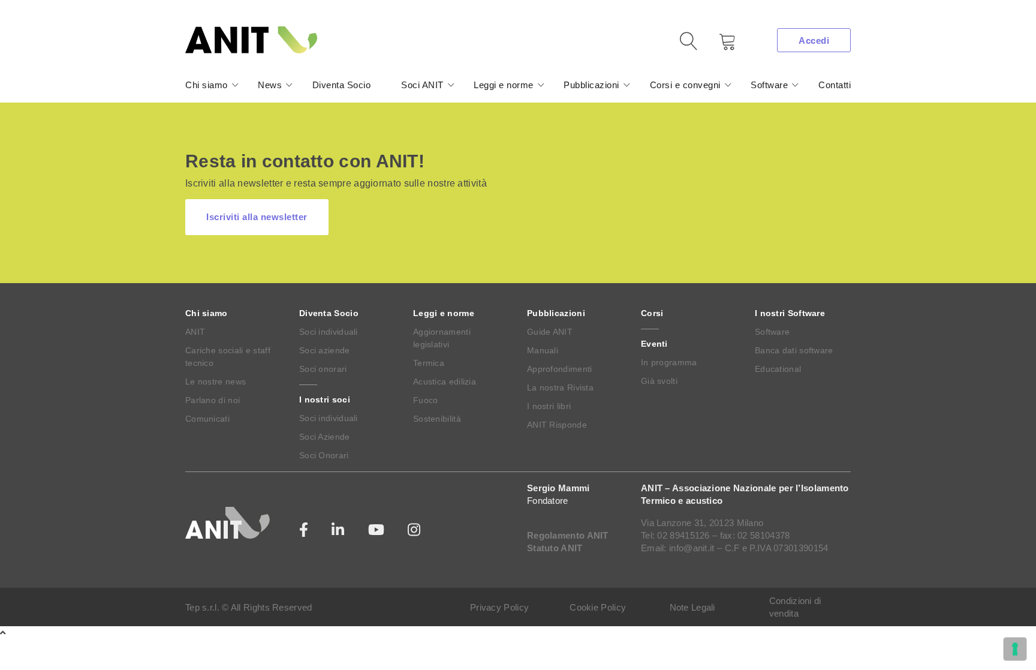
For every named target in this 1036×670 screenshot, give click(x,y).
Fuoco (425, 400)
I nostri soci (324, 399)
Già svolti (659, 381)
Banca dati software (794, 350)
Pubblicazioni (591, 85)
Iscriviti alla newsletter (257, 217)
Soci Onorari (324, 455)
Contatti (834, 85)
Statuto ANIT (555, 548)
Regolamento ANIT (568, 535)
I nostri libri (549, 406)
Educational (778, 369)
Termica (428, 363)
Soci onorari (323, 369)
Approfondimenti (559, 369)
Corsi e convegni (685, 85)
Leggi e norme (504, 85)
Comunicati (207, 418)
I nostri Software (790, 313)
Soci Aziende (324, 436)
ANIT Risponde (557, 424)
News (270, 85)
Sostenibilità (437, 418)
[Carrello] (719, 46)
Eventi (654, 343)
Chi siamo (206, 85)
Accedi (814, 40)
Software (769, 85)
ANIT (195, 331)
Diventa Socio (341, 85)
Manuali (542, 350)
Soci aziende (324, 350)
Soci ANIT (422, 85)
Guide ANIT (550, 331)
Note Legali (692, 607)
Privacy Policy (499, 607)
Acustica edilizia (444, 381)
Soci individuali (328, 331)
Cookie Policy (598, 607)
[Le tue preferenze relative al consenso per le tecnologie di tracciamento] (1015, 649)
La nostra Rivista (560, 387)
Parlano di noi (212, 400)
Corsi (652, 313)
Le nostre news (215, 381)
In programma (669, 362)
